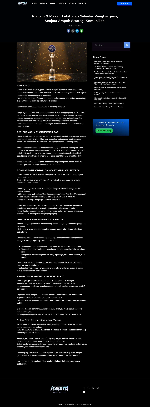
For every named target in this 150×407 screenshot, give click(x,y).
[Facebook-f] (84, 388)
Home (34, 3)
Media (42, 3)
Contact (62, 3)
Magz (71, 3)
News (52, 3)
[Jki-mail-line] (98, 388)
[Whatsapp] (89, 388)
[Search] (127, 45)
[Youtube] (84, 392)
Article (82, 3)
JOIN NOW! (124, 3)
